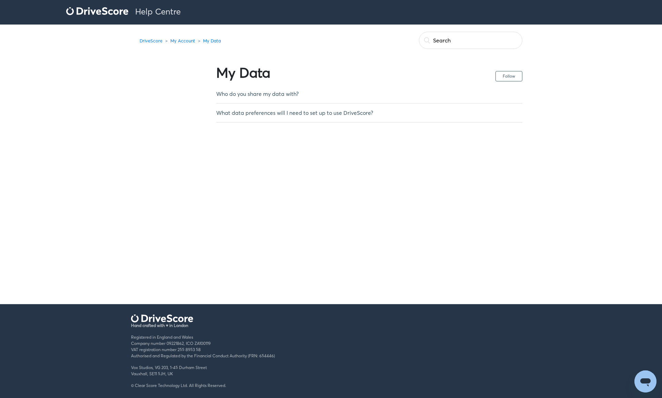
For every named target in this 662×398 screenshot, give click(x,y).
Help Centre (158, 12)
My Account (182, 40)
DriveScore (151, 40)
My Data (212, 40)
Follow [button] (509, 76)
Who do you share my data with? (257, 93)
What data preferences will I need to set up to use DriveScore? (294, 112)
